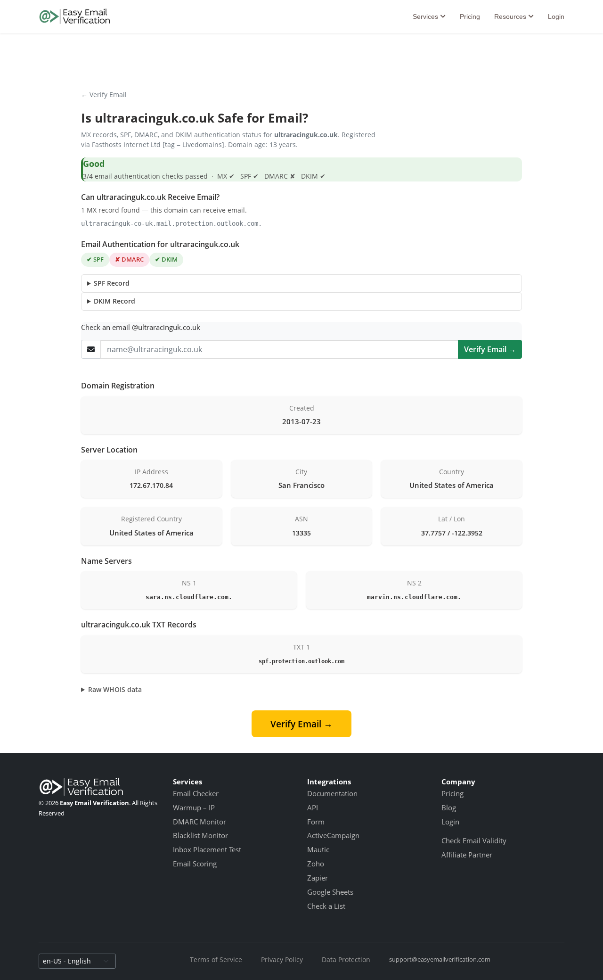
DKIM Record (114, 300)
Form (316, 821)
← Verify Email (104, 94)
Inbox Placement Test (207, 849)
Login (556, 16)
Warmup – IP (194, 807)
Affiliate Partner (466, 854)
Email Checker (196, 793)
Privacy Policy (282, 959)
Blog (448, 807)
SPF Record (112, 283)
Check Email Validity (473, 840)
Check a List (326, 906)
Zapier (317, 877)
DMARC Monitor (199, 821)
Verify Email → (490, 349)
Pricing (470, 16)
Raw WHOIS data (115, 689)
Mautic (318, 849)
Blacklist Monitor (200, 835)
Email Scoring (195, 863)
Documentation (332, 793)
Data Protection (346, 959)
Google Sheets (330, 892)
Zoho (315, 863)
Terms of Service (216, 959)
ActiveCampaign (333, 835)
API (312, 807)
